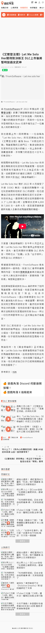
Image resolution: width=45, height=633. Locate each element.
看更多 (22, 541)
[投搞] (32, 2)
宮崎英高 (6, 439)
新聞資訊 (24, 7)
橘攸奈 (22, 15)
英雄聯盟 (12, 15)
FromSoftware (27, 437)
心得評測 (14, 7)
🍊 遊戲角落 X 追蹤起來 (17, 392)
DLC (4, 437)
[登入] (39, 2)
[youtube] (36, 2)
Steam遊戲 (33, 15)
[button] (43, 2)
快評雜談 (33, 7)
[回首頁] (7, 3)
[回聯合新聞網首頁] (2, 3)
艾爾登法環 (14, 437)
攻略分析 (5, 7)
